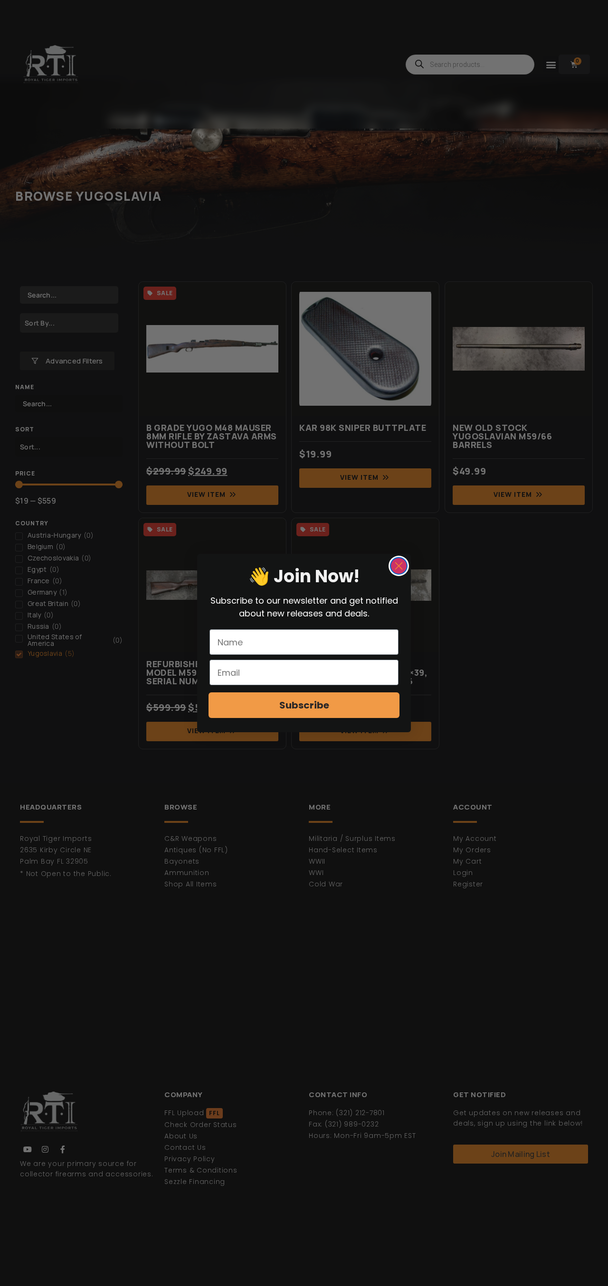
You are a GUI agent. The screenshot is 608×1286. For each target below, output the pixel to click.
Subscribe (304, 705)
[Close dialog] (398, 566)
